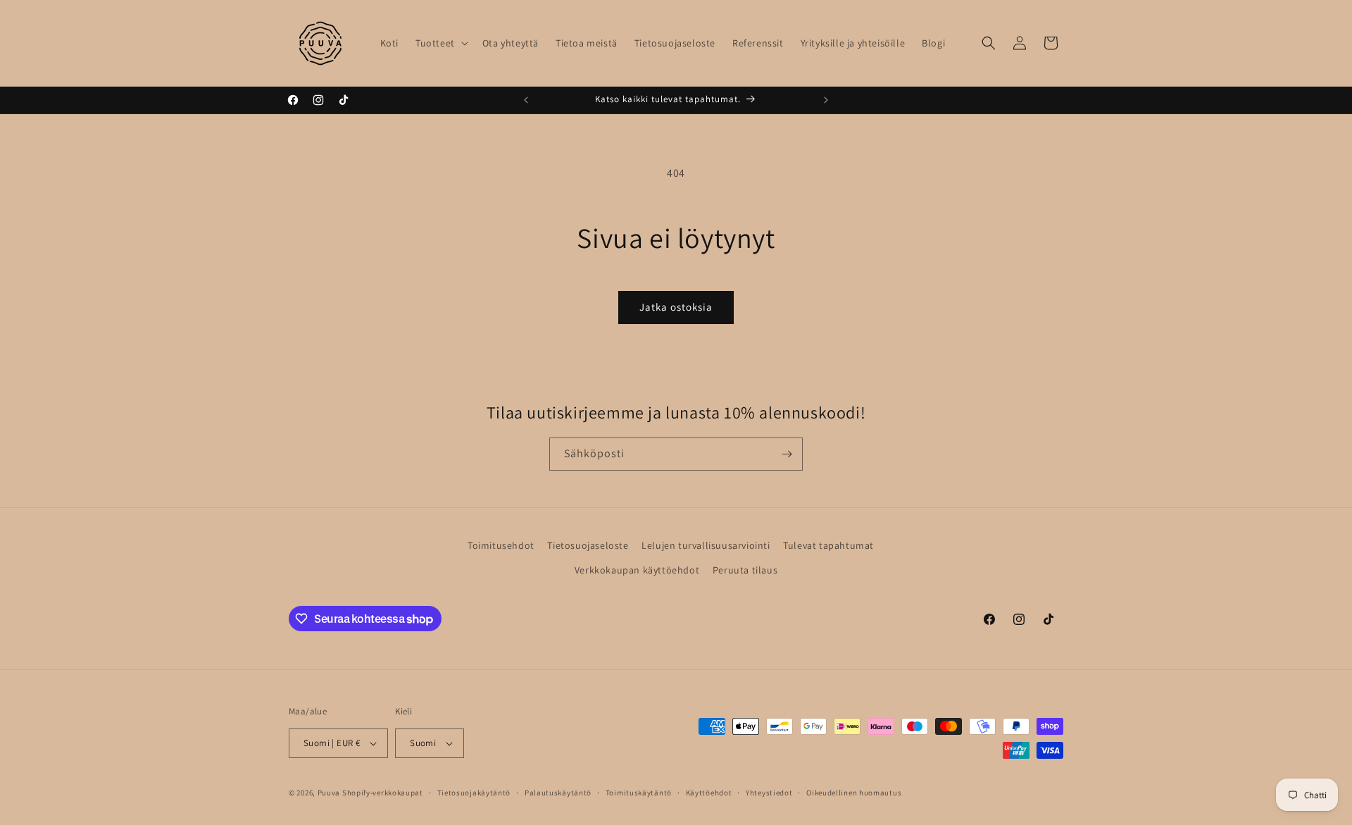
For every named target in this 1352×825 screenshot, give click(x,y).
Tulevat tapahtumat (828, 545)
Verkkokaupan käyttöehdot (637, 570)
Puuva (329, 793)
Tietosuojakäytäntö (474, 792)
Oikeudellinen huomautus (853, 792)
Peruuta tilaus (745, 570)
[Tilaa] (786, 454)
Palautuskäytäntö (558, 792)
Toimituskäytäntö (639, 792)
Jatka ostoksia (676, 307)
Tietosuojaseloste (587, 545)
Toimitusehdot (501, 545)
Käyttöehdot (709, 792)
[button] (440, 43)
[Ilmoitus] (825, 100)
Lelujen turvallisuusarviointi (705, 545)
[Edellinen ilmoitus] (526, 100)
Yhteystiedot (769, 792)
